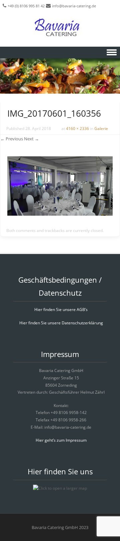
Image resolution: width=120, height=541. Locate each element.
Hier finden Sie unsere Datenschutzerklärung (61, 323)
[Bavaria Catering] (60, 28)
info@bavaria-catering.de (74, 5)
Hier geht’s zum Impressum (61, 440)
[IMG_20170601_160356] (60, 214)
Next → (31, 139)
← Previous (11, 139)
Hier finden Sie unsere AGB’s (61, 309)
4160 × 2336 (77, 128)
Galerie (101, 128)
